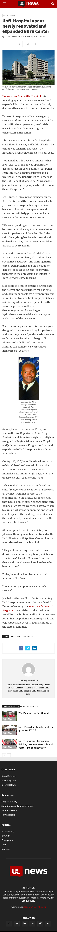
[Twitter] (40, 923)
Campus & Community (7, 719)
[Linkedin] (24, 923)
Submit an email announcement (17, 805)
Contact (5, 848)
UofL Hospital (28, 636)
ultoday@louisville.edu (34, 906)
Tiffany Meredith (12, 37)
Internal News (8, 784)
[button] (53, 4)
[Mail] (32, 923)
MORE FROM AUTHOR (29, 706)
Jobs (3, 844)
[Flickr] (17, 923)
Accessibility (7, 831)
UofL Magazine (8, 780)
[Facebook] (9, 923)
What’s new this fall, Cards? (33, 713)
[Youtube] (48, 923)
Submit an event (9, 810)
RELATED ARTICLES (11, 706)
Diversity (5, 835)
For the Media (8, 814)
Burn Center (15, 636)
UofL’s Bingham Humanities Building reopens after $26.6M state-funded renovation (35, 744)
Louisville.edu (28, 900)
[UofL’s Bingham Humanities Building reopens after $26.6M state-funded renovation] (9, 744)
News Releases (8, 776)
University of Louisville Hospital (21, 96)
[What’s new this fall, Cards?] (9, 716)
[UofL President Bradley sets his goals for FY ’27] (9, 730)
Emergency (7, 840)
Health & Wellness (9, 15)
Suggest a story (9, 801)
